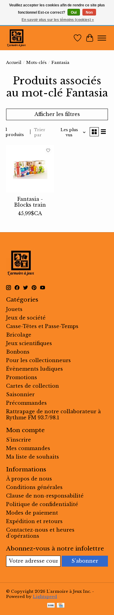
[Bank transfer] (51, 606)
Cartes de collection (32, 386)
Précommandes (26, 403)
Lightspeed (45, 596)
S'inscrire (18, 440)
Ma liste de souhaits (32, 457)
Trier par (39, 132)
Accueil (13, 62)
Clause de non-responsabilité (45, 496)
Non (89, 12)
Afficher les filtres (57, 114)
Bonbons (17, 352)
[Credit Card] (60, 606)
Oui (74, 12)
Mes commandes (28, 448)
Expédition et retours (34, 521)
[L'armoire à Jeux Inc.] (16, 38)
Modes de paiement (32, 513)
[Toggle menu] (102, 38)
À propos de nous (29, 479)
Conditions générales (34, 487)
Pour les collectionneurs (38, 360)
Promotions (21, 377)
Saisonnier (20, 394)
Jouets (14, 309)
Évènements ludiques (34, 369)
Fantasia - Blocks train (30, 202)
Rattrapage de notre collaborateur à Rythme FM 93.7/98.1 (53, 414)
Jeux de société (26, 318)
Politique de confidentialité (42, 504)
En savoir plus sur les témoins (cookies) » (58, 20)
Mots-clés (36, 62)
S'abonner (84, 561)
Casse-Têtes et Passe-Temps (42, 326)
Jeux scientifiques (29, 343)
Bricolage (18, 335)
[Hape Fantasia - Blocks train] (30, 169)
